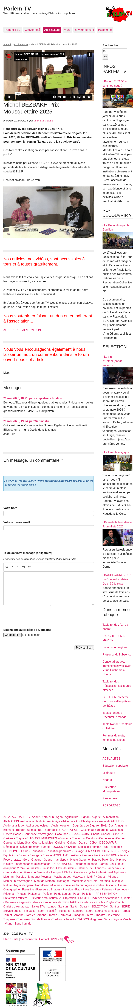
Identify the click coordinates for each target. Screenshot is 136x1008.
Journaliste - (34, 868)
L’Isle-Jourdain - (66, 868)
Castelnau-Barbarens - (95, 829)
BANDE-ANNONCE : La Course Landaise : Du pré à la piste (117, 579)
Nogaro (107, 779)
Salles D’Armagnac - (44, 906)
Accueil (7, 44)
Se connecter (28, 939)
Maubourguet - (63, 876)
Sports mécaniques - (108, 910)
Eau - (107, 846)
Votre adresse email (16, 522)
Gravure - (37, 859)
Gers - (27, 859)
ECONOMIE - (12, 851)
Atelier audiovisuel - (38, 825)
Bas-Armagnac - (119, 825)
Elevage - (79, 851)
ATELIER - (117, 821)
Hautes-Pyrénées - (104, 859)
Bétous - (32, 829)
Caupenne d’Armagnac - (39, 834)
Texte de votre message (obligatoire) (27, 552)
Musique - (118, 880)
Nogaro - (29, 885)
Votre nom (10, 508)
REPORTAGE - (69, 902)
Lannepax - (114, 868)
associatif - (104, 821)
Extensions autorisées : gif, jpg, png (27, 629)
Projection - (70, 897)
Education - (38, 851)
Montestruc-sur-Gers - (86, 880)
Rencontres (110, 798)
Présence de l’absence (117, 654)
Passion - (69, 889)
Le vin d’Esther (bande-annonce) (113, 361)
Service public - (13, 910)
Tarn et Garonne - (14, 915)
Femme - (88, 855)
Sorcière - (79, 910)
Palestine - (29, 889)
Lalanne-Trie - (86, 868)
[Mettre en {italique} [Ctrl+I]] (12, 566)
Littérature (109, 772)
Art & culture (52, 29)
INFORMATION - (64, 863)
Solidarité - (65, 910)
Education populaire (115, 765)
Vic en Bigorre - (114, 919)
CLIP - (30, 838)
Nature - (8, 885)
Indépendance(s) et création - (34, 863)
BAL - (105, 825)
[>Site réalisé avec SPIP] (69, 939)
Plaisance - (35, 893)
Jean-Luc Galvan (43, 120)
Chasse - (107, 834)
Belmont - (9, 829)
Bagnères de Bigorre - (87, 825)
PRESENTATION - (107, 893)
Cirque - (21, 838)
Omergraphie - (12, 889)
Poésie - (48, 893)
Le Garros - (40, 872)
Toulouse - (24, 919)
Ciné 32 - (118, 834)
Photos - (22, 893)
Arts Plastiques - (86, 821)
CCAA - (75, 834)
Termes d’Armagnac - (73, 915)
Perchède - (122, 889)
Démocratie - (11, 846)
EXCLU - (60, 855)
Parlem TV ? (13, 29)
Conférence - (107, 838)
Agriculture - (73, 817)
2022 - (7, 817)
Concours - (79, 838)
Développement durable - (36, 846)
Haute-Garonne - (81, 859)
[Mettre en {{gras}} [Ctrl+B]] (7, 566)
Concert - (65, 838)
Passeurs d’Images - (49, 889)
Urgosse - (97, 919)
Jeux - (114, 863)
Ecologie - (117, 846)
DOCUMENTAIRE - (65, 846)
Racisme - (11, 902)
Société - (52, 910)
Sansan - (64, 906)
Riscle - (100, 902)
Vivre (67, 29)
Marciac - (22, 876)
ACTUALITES (111, 758)
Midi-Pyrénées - (97, 876)
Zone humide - (24, 923)
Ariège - (57, 821)
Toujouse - (10, 919)
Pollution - (88, 893)
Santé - (75, 906)
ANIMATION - (12, 821)
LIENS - (67, 872)
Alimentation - (111, 817)
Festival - (100, 855)
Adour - (37, 817)
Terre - (91, 915)
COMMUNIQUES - (47, 838)
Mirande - (114, 876)
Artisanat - (69, 821)
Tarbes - (126, 910)
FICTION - (113, 855)
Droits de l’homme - (90, 846)
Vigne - (10, 923)
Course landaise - (43, 842)
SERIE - (126, 906)
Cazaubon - (62, 834)
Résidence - (87, 902)
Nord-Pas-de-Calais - (49, 885)
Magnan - (9, 876)
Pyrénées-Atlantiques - (106, 897)
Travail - (71, 919)
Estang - (24, 855)
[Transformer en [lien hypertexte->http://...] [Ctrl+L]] (18, 566)
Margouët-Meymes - (41, 876)
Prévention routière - (16, 897)
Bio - (41, 829)
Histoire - (9, 863)
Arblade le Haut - (32, 821)
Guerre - (49, 859)
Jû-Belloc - (49, 868)
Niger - (18, 885)
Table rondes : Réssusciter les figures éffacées (117, 686)
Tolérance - (114, 915)
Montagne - (64, 880)
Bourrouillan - (53, 829)
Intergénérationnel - (87, 863)
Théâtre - (101, 915)
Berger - (21, 829)
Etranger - (36, 855)
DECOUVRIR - (108, 842)
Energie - (125, 851)
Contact (44, 939)
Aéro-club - (49, 817)
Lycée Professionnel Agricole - (106, 872)
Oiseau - (122, 885)
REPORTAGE (111, 805)
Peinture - (108, 889)
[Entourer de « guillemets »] (29, 566)
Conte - (120, 838)
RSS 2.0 (56, 939)
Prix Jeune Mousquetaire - (46, 897)
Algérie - (97, 817)
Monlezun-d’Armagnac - (18, 880)
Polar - (77, 893)
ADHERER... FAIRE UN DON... (23, 330)
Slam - (42, 910)
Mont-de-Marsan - (45, 880)
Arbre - (47, 821)
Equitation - (10, 855)
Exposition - (74, 855)
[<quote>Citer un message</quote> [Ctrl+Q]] (24, 566)
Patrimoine (105, 29)
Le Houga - (54, 872)
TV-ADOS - (83, 919)
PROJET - (85, 897)
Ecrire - (26, 851)
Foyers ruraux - (13, 859)
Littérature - (80, 872)
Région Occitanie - (30, 902)
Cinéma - (9, 838)
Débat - (94, 842)
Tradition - (59, 919)
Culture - (73, 842)
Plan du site (10, 939)
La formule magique (116, 452)
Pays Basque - (92, 889)
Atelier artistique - (14, 825)
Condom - (92, 838)
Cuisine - (61, 842)
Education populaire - (59, 851)
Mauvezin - (80, 876)
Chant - (96, 834)
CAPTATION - (71, 829)
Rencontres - (50, 902)
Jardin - (105, 863)
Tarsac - (54, 915)
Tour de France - (41, 919)
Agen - (60, 817)
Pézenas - (10, 893)
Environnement (84, 29)
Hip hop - (122, 859)
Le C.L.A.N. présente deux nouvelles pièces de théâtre (117, 701)
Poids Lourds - (63, 893)
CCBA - (86, 834)
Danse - (84, 842)
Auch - (55, 825)
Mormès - (106, 880)
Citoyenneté (32, 29)
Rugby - (111, 902)
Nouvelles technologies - (78, 885)
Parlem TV (17, 8)
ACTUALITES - (22, 817)
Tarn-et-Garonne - (37, 915)
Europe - (48, 855)
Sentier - (115, 906)
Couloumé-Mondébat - (17, 842)
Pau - (79, 889)
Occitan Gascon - (105, 885)
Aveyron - (66, 825)
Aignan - (86, 817)
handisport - (62, 859)
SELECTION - (100, 906)
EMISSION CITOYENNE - (103, 851)
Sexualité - (31, 910)
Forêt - (124, 855)
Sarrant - (85, 906)
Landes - (101, 868)
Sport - (90, 910)
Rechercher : (111, 45)
